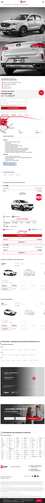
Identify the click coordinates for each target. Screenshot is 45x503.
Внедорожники (25, 360)
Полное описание (13, 226)
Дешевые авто (34, 349)
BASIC (5, 174)
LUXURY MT (11, 174)
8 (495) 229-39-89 (8, 377)
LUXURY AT (18, 174)
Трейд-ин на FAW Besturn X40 (10, 165)
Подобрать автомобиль (7, 344)
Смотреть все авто (6, 435)
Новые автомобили (4, 349)
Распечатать (8, 216)
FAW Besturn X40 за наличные (10, 162)
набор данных (11, 499)
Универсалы (13, 360)
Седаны (7, 360)
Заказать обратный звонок (36, 470)
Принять (39, 500)
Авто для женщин (27, 349)
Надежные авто (19, 349)
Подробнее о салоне (5, 478)
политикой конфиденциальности (5, 111)
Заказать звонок (7, 378)
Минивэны (36, 360)
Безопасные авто (12, 349)
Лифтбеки (31, 360)
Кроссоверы (19, 360)
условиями (20, 500)
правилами (12, 111)
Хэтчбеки (2, 360)
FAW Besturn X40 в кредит (9, 163)
